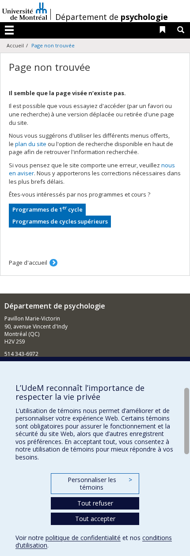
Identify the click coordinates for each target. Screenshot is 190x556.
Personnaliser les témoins (100, 483)
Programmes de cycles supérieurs (60, 221)
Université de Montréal (24, 11)
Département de (111, 17)
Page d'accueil (28, 262)
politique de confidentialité (83, 537)
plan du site (30, 144)
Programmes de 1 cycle (47, 209)
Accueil (15, 45)
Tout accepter (95, 518)
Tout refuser (95, 503)
